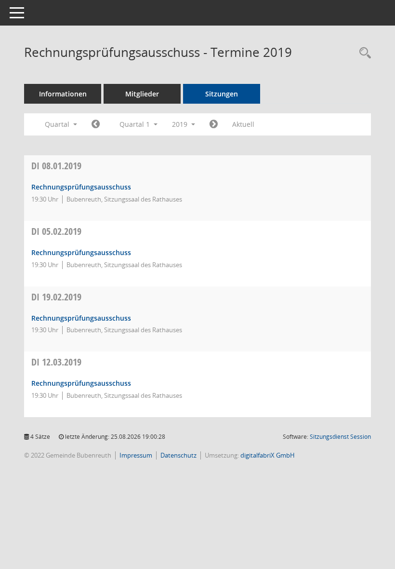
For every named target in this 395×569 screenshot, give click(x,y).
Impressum (135, 455)
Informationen (63, 93)
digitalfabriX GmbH (267, 455)
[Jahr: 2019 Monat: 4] (213, 124)
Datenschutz (178, 455)
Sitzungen (221, 93)
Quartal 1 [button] (135, 124)
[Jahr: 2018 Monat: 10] (95, 124)
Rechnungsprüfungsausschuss (81, 186)
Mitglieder (142, 93)
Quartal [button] (58, 124)
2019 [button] (180, 124)
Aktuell (243, 124)
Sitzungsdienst (340, 437)
